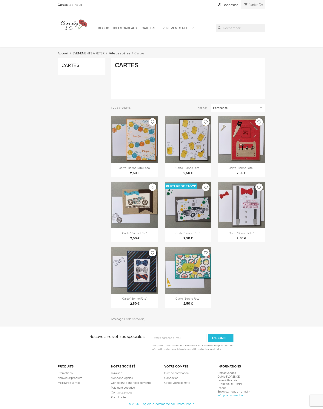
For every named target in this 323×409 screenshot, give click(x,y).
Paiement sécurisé (123, 387)
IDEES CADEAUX (125, 28)
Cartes (70, 65)
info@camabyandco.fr (232, 395)
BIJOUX (103, 28)
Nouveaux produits (70, 378)
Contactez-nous (70, 5)
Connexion (171, 378)
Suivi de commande (176, 373)
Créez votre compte (177, 383)
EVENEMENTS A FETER (177, 28)
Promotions (65, 373)
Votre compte (176, 366)
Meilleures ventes (69, 383)
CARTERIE (149, 28)
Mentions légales (122, 378)
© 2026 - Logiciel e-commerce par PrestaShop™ (161, 404)
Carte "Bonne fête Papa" (135, 168)
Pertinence (238, 108)
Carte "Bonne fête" (188, 168)
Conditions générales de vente (131, 383)
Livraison (116, 373)
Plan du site (118, 397)
